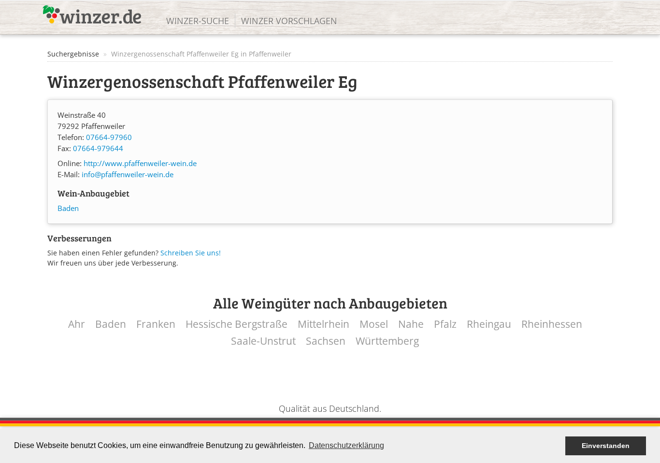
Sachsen (325, 341)
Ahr (76, 324)
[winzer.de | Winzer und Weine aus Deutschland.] (92, 14)
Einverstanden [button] (606, 445)
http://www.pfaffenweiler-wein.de (140, 163)
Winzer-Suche (197, 21)
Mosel (373, 324)
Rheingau (489, 324)
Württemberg (387, 341)
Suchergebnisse (73, 53)
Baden (68, 208)
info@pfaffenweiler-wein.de (127, 174)
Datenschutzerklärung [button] (346, 445)
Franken (155, 324)
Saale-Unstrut (263, 341)
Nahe (411, 324)
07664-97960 (109, 137)
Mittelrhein (323, 324)
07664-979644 (98, 148)
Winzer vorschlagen (289, 21)
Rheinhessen (551, 324)
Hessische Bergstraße (236, 324)
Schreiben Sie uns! (190, 252)
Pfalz (445, 324)
